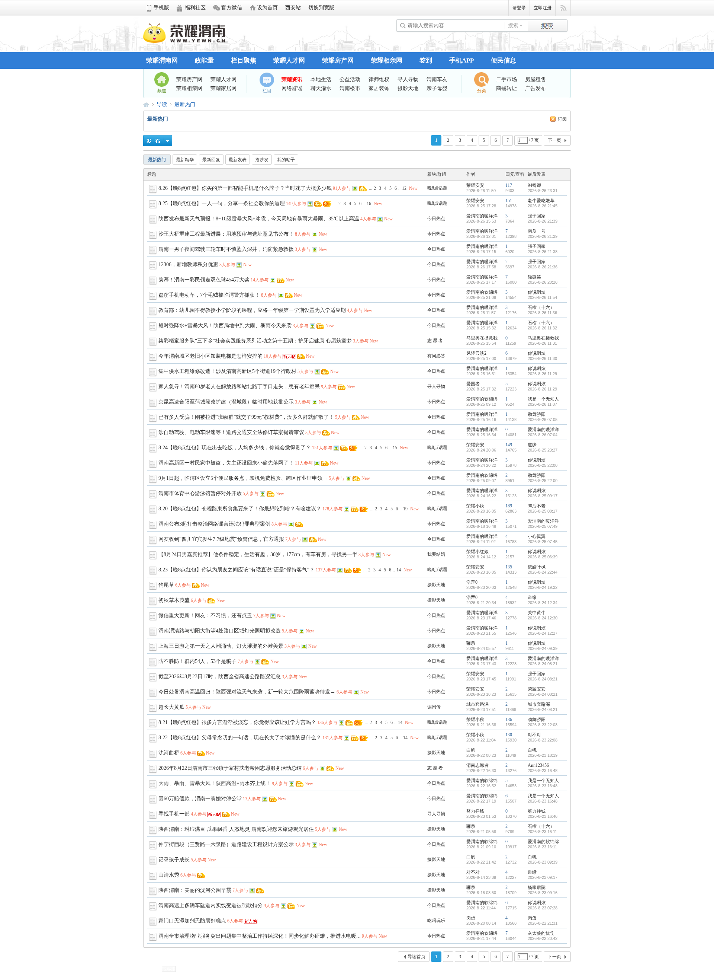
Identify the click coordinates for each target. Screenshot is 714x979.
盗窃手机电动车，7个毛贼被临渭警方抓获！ (209, 295)
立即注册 (542, 7)
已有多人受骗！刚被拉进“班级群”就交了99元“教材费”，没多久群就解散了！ (246, 417)
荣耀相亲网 (386, 60)
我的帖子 (286, 159)
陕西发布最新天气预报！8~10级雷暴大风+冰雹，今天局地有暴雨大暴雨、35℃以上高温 (258, 218)
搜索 (513, 25)
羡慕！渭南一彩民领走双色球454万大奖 (204, 280)
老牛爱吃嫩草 (541, 200)
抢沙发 (261, 159)
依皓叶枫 (537, 567)
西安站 (293, 7)
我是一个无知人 (543, 399)
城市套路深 (477, 704)
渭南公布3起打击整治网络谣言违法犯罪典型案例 (214, 524)
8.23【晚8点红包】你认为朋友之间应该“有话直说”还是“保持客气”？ (236, 570)
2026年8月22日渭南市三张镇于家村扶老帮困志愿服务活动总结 (230, 768)
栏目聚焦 (243, 60)
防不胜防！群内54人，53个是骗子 (197, 661)
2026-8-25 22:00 (542, 465)
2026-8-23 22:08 (542, 725)
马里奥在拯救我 (482, 338)
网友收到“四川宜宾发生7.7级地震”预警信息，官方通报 (221, 539)
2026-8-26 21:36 (542, 267)
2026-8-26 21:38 (542, 251)
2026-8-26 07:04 (542, 435)
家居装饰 (379, 88)
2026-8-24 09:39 (542, 648)
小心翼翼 (537, 536)
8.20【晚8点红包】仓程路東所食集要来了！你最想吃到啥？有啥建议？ (239, 508)
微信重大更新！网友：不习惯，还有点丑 (205, 615)
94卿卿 (534, 185)
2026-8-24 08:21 (542, 663)
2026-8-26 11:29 (542, 373)
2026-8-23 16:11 (542, 831)
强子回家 (537, 216)
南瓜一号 (537, 231)
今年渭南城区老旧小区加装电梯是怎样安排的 (210, 356)
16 (369, 203)
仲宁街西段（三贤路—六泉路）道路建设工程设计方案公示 (226, 844)
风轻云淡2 (476, 353)
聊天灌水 (321, 88)
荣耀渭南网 (162, 60)
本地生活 (321, 79)
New (413, 188)
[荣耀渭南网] (184, 41)
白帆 (470, 750)
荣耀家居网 (223, 88)
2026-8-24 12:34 (542, 602)
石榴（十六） (541, 307)
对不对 (534, 734)
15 (395, 447)
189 (508, 505)
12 (404, 188)
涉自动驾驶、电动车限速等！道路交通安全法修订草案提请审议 (231, 432)
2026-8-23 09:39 (542, 862)
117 (508, 185)
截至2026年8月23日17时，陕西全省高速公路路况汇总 (219, 676)
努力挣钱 (475, 811)
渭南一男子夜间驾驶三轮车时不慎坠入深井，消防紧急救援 (226, 249)
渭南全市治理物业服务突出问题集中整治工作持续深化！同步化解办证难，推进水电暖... (259, 936)
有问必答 (436, 355)
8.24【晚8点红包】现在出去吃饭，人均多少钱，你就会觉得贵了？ (234, 447)
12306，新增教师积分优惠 (188, 264)
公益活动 (350, 79)
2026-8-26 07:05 (542, 419)
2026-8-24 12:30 (542, 618)
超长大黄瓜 (171, 707)
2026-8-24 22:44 (542, 572)
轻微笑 (534, 277)
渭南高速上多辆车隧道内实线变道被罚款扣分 (210, 905)
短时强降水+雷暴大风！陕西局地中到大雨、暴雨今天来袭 (225, 325)
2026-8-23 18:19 (542, 755)
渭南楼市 (350, 88)
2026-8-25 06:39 (542, 557)
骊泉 (470, 643)
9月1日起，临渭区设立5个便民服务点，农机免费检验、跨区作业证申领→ (243, 478)
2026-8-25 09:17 (542, 496)
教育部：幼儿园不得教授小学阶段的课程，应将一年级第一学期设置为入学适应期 (252, 310)
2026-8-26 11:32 (542, 328)
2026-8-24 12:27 (542, 633)
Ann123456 (538, 765)
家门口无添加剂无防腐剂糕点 (192, 921)
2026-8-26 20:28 (542, 282)
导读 (162, 104)
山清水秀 (168, 875)
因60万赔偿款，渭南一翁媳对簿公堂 (200, 798)
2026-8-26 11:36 (542, 312)
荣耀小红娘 (477, 551)
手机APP (461, 60)
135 (508, 567)
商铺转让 (506, 88)
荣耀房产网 (338, 60)
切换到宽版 (321, 7)
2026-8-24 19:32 (542, 587)
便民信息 (503, 60)
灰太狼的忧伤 (541, 933)
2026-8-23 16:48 (542, 770)
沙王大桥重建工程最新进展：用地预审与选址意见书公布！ (226, 234)
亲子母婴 (437, 88)
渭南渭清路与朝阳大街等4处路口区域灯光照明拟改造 (219, 631)
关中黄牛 (537, 612)
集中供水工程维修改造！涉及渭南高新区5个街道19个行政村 (227, 371)
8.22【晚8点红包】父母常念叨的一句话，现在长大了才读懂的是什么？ (239, 737)
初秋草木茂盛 (174, 600)
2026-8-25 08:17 (542, 511)
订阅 (562, 119)
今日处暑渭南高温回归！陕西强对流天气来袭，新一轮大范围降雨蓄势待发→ (246, 692)
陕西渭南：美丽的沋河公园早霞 (194, 890)
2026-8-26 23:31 (542, 190)
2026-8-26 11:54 (542, 297)
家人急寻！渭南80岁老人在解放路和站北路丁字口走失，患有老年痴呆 (239, 386)
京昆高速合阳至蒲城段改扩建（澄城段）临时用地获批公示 (226, 402)
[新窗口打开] (153, 192)
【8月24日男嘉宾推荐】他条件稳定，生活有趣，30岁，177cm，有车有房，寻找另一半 (257, 554)
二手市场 (506, 79)
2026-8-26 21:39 (542, 221)
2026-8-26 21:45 (542, 206)
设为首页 (267, 7)
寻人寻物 (408, 79)
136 (508, 719)
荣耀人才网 (289, 60)
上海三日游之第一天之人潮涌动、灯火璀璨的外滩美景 (220, 646)
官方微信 (231, 7)
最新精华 (185, 159)
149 (508, 444)
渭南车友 (437, 79)
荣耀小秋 (475, 505)
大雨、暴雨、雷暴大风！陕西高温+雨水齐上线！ (214, 783)
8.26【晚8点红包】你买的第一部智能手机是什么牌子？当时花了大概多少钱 (245, 188)
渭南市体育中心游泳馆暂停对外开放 (200, 493)
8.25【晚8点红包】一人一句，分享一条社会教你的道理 (221, 203)
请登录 (519, 7)
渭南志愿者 (477, 765)
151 (508, 200)
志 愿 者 (435, 340)
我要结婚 (436, 554)
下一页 (554, 140)
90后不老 (537, 505)
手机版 (161, 7)
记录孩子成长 (174, 859)
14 (398, 570)
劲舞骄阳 (537, 414)
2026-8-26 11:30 (542, 358)
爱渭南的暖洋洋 (482, 216)
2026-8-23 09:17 (542, 877)
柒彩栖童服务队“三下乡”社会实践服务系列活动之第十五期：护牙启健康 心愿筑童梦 (255, 341)
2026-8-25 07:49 (542, 526)
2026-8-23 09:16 (542, 892)
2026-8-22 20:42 (542, 938)
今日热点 (436, 218)
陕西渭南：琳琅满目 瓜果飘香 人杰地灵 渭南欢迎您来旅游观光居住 (236, 829)
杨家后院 (537, 887)
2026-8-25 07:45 (542, 541)
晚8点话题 (437, 188)
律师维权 (379, 79)
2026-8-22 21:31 (542, 923)
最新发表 (238, 159)
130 (508, 734)
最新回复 (211, 159)
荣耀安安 (475, 185)
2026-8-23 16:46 (542, 816)
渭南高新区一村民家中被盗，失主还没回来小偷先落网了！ (226, 463)
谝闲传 (434, 706)
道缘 (532, 444)
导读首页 (416, 956)
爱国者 (473, 383)
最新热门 (184, 104)
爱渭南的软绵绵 (482, 292)
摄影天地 (408, 88)
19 (405, 508)
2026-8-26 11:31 (542, 343)
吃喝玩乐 (436, 920)
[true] (547, 25)
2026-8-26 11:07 (542, 404)
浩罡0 (471, 582)
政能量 (204, 60)
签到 (425, 60)
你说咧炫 (537, 292)
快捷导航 (563, 8)
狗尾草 (166, 585)
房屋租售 (535, 79)
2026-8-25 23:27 (542, 450)
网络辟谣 (292, 88)
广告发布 (535, 88)
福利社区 (195, 7)
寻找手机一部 (174, 814)
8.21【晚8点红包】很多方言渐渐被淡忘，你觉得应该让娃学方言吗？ (237, 722)
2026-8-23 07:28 (542, 908)
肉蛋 (470, 918)
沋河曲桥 (168, 753)
